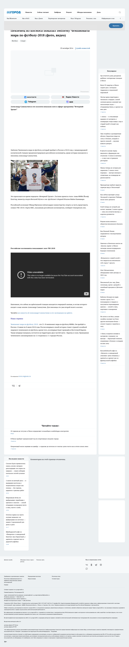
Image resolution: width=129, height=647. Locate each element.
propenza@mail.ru (29, 595)
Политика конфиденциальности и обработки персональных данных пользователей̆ (13, 580)
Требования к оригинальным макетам (14, 576)
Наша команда (32, 578)
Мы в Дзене (39, 18)
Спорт (23, 41)
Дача (99, 12)
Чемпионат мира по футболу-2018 (24, 324)
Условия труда (55, 578)
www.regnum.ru (25, 376)
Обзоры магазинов (84, 12)
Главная (6, 584)
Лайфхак (57, 12)
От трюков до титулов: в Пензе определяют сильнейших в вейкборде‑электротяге (40, 432)
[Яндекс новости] (70, 97)
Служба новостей (82, 48)
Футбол (15, 41)
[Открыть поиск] (120, 12)
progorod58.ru (32, 607)
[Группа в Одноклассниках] (91, 565)
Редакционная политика (34, 576)
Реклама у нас (91, 18)
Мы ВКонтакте (12, 18)
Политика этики (56, 576)
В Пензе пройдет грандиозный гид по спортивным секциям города (35, 440)
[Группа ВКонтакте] (30, 97)
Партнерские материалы (56, 18)
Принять (116, 26)
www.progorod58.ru (18, 589)
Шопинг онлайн (8, 560)
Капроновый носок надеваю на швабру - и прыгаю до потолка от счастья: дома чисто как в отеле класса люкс (49, 447)
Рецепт (69, 12)
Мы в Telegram (76, 18)
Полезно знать (40, 560)
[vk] (13, 385)
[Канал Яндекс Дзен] (100, 565)
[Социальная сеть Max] (70, 102)
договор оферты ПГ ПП (10, 627)
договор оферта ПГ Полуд (11, 625)
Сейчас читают (43, 12)
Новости (28, 12)
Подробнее (54, 631)
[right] (123, 18)
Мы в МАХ (25, 18)
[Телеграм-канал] (30, 102)
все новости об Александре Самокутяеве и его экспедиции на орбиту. (45, 313)
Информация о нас (108, 18)
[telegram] (20, 385)
